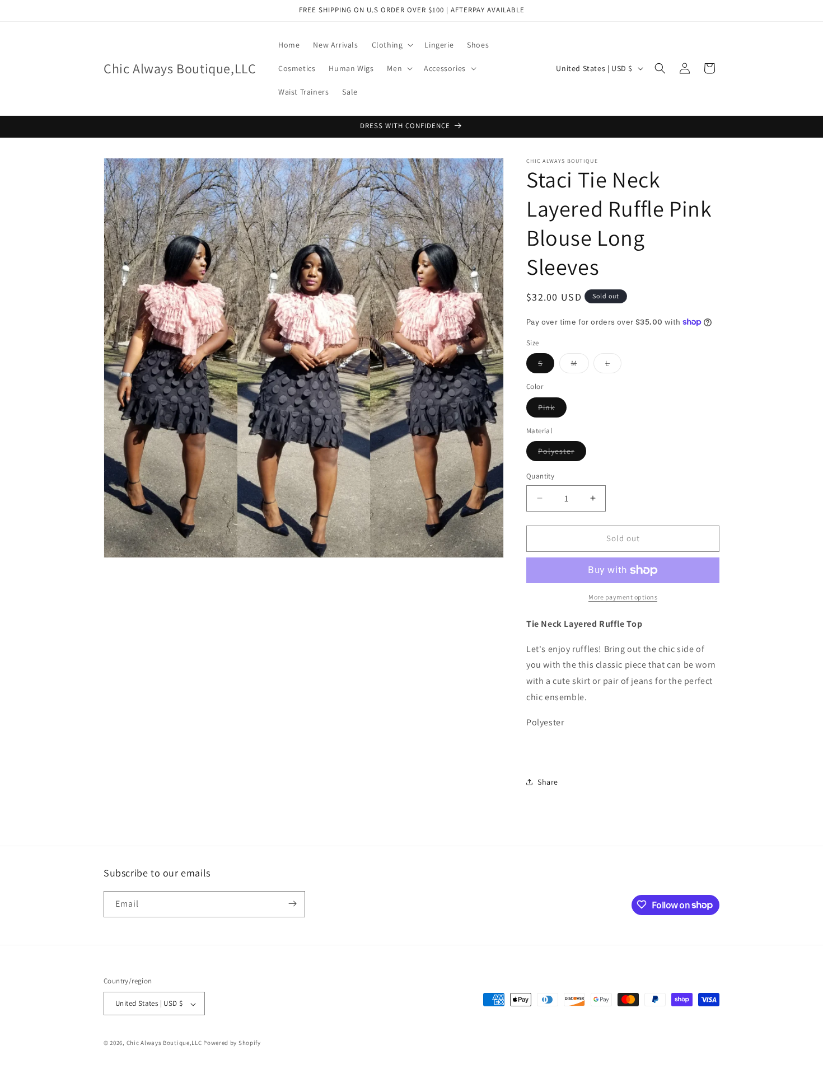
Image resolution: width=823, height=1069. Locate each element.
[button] (391, 45)
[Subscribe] (292, 903)
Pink (552, 410)
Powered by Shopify (232, 1043)
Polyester (562, 453)
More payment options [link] (622, 597)
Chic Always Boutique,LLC (164, 1043)
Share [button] (547, 782)
